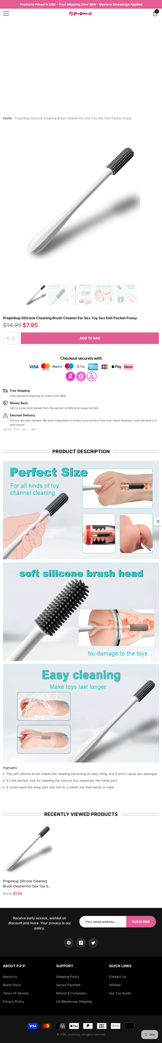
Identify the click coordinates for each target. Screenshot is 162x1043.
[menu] (6, 14)
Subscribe (141, 922)
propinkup (74, 1034)
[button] (155, 14)
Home (7, 118)
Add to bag (90, 338)
